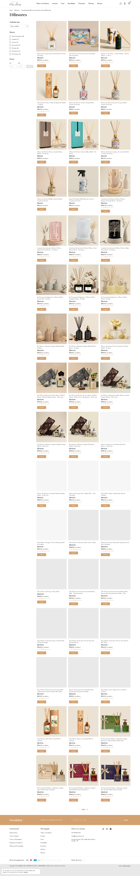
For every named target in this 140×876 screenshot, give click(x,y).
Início (11, 10)
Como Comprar (14, 836)
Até (19, 63)
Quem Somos (13, 833)
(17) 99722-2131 (76, 833)
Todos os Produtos (42, 3)
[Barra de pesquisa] (120, 3)
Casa (62, 3)
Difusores (17, 10)
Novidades (71, 3)
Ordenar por (15, 22)
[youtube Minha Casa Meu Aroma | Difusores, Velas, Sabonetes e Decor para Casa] (111, 829)
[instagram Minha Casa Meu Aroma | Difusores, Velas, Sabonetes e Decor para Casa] (103, 829)
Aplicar (30, 66)
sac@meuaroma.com (77, 836)
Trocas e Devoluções (16, 839)
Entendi (26, 872)
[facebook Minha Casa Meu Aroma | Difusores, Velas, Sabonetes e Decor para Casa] (107, 829)
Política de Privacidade (16, 846)
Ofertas (91, 3)
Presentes (81, 3)
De (10, 63)
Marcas (99, 3)
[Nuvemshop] (124, 866)
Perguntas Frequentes (16, 843)
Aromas (55, 3)
